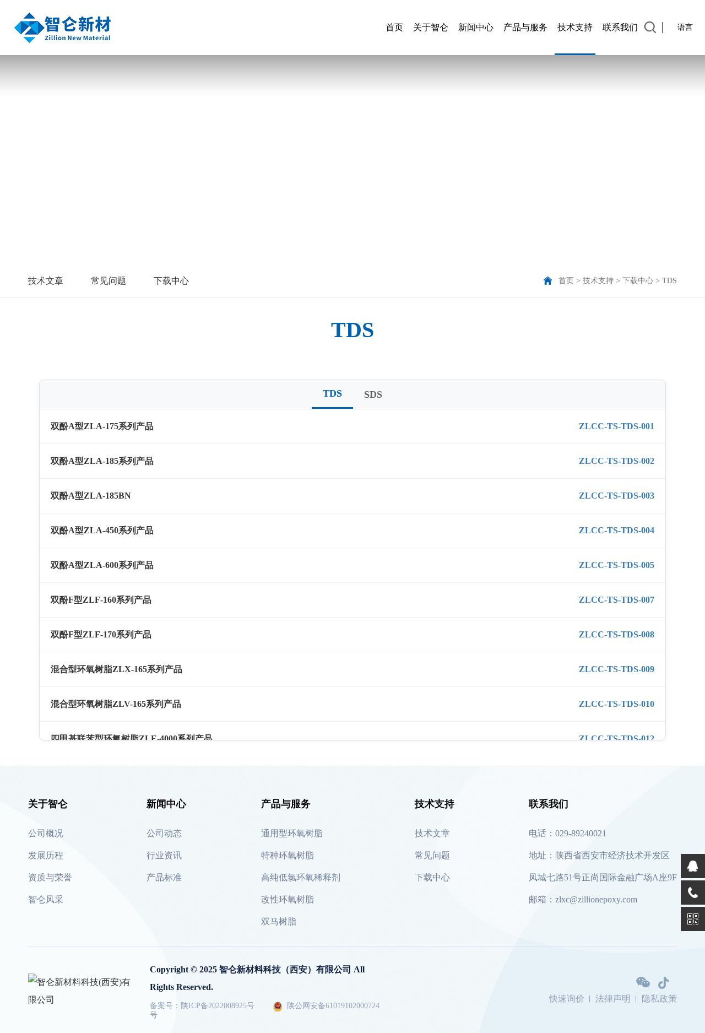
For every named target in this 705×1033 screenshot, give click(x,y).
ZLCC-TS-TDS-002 (616, 461)
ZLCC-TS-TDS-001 (616, 426)
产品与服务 (525, 27)
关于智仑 (430, 27)
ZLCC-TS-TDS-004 (616, 530)
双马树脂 (278, 921)
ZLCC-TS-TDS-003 (616, 495)
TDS (669, 281)
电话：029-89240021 (567, 833)
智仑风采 (45, 899)
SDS (373, 394)
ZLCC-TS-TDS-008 (616, 634)
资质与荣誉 (50, 877)
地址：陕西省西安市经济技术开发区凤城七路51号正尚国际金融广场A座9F (603, 866)
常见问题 (108, 280)
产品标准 (164, 877)
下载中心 (171, 280)
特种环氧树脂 (287, 855)
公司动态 (164, 833)
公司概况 (45, 833)
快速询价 (566, 998)
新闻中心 (476, 27)
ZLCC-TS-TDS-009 (616, 669)
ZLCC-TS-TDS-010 (616, 704)
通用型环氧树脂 (292, 833)
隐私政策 (659, 998)
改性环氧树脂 (287, 899)
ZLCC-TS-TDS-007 (616, 599)
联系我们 (620, 27)
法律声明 (613, 998)
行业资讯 (164, 855)
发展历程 (45, 855)
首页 (394, 27)
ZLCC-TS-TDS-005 (616, 565)
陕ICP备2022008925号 (217, 1006)
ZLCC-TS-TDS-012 (616, 738)
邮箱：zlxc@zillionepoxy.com (583, 899)
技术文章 (45, 280)
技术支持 (575, 27)
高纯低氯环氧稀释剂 (300, 877)
